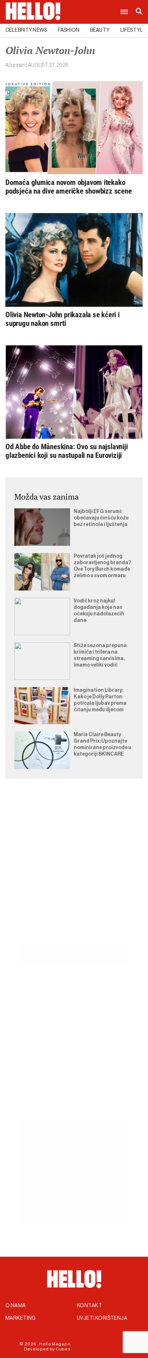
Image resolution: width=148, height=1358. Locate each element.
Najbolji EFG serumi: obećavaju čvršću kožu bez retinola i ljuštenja (101, 518)
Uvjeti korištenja (102, 1318)
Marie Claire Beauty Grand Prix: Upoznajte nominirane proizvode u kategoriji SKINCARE (102, 744)
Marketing (20, 1318)
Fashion (68, 30)
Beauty (100, 30)
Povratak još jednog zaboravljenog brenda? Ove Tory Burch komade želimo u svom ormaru (102, 566)
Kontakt (89, 1305)
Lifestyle (133, 30)
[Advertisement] (74, 869)
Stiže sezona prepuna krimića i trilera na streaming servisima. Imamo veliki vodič (100, 655)
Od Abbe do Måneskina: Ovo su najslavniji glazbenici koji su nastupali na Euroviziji (66, 451)
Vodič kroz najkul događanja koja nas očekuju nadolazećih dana (99, 610)
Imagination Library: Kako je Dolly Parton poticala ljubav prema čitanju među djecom (100, 700)
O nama (15, 1305)
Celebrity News (26, 30)
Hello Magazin (54, 1344)
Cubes (63, 1349)
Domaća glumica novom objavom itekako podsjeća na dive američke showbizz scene (68, 186)
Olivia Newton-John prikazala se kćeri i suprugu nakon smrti (62, 319)
